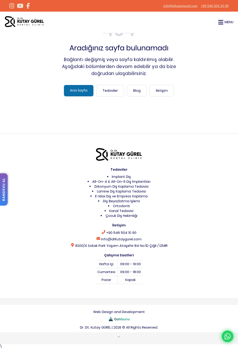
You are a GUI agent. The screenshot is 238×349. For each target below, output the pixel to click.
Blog (137, 90)
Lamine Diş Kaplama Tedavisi (121, 191)
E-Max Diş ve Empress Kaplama (121, 196)
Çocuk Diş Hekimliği (121, 215)
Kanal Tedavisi (121, 211)
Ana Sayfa (78, 90)
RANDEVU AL (3, 189)
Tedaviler (110, 90)
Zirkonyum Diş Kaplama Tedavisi (121, 186)
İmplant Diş (121, 176)
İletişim (162, 90)
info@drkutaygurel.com (180, 6)
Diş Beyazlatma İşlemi (121, 201)
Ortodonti (121, 206)
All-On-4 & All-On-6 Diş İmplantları (121, 181)
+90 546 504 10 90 (215, 6)
